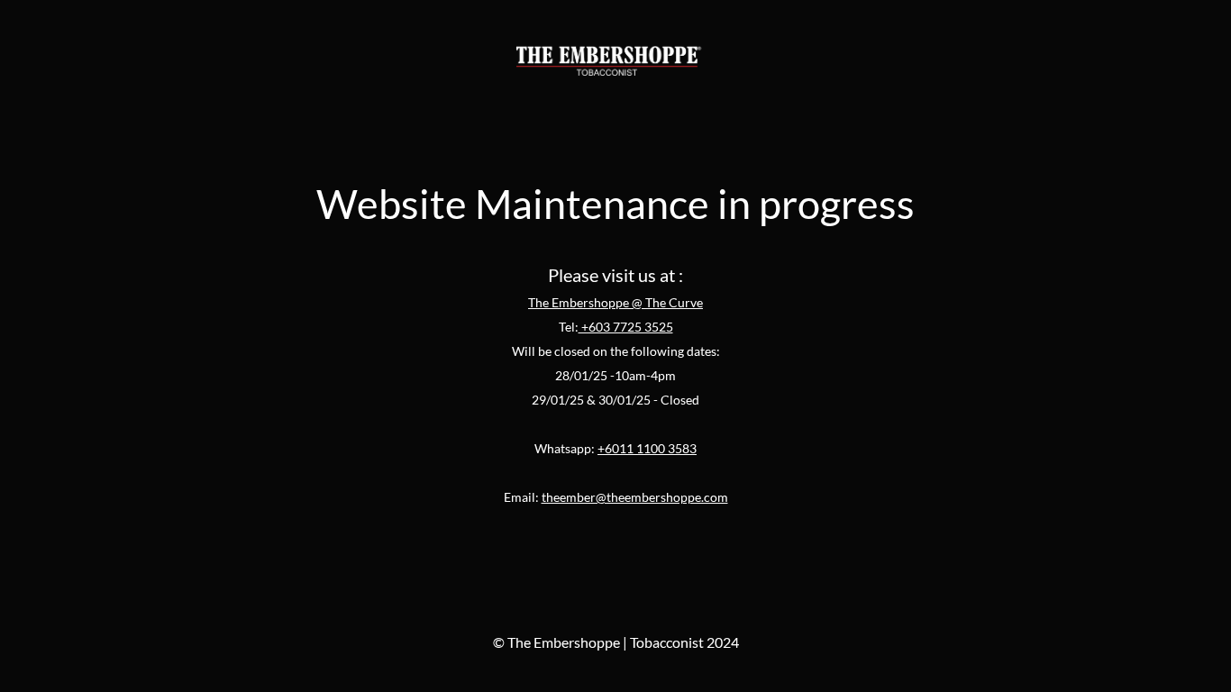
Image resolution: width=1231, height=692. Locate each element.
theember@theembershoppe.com (635, 497)
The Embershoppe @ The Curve (615, 302)
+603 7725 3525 (626, 326)
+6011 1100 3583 (647, 448)
